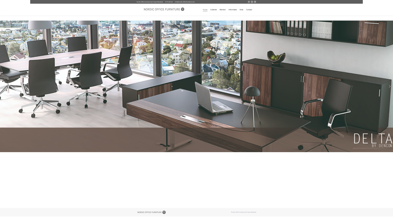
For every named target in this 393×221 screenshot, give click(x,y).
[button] (3, 86)
